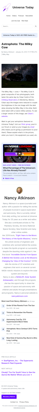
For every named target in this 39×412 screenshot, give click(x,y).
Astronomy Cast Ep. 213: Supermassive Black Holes (17, 320)
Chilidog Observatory (10, 100)
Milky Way (5, 54)
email (32, 127)
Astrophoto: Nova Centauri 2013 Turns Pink (21, 330)
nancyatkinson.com (20, 296)
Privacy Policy (24, 402)
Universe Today (23, 7)
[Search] (36, 26)
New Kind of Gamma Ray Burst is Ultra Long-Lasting (21, 339)
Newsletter (29, 16)
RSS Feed (25, 21)
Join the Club (15, 21)
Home (8, 16)
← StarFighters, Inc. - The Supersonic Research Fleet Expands (17, 362)
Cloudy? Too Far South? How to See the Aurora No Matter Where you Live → (18, 373)
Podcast (21, 16)
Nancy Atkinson (9, 52)
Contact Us (14, 402)
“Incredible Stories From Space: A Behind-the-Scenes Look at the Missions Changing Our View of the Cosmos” (19, 257)
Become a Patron (9, 396)
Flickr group (25, 124)
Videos (14, 16)
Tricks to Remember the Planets (19, 312)
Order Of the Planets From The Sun (20, 305)
